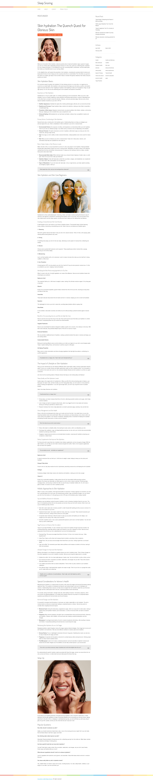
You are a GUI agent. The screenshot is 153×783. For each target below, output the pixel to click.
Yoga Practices (99, 80)
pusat (45, 34)
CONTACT (54, 9)
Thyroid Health (109, 73)
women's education (110, 75)
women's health (99, 78)
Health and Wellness (110, 60)
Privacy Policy (64, 9)
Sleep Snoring (45, 3)
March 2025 (108, 48)
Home (39, 9)
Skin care (108, 65)
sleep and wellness (110, 67)
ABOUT (46, 9)
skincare (60, 34)
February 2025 (99, 50)
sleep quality (98, 70)
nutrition (107, 62)
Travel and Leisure (100, 75)
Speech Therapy (99, 73)
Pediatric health (99, 65)
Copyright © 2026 (42, 779)
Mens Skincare (99, 62)
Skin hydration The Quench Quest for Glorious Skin (62, 27)
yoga (107, 78)
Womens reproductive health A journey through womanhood (104, 33)
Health (97, 60)
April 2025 (98, 48)
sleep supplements (110, 70)
